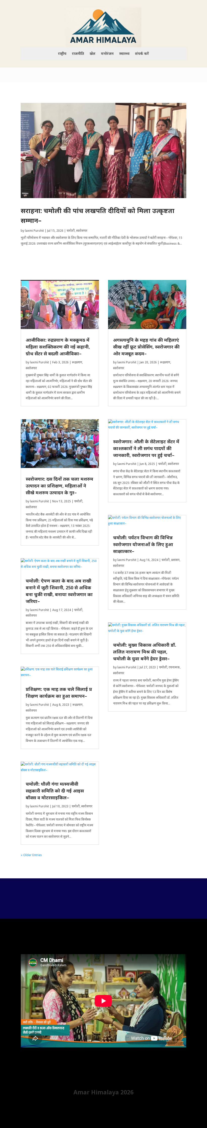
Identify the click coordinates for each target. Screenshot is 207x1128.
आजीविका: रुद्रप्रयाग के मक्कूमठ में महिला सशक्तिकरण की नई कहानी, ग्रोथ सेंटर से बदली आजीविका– (58, 347)
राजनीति (78, 54)
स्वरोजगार (81, 230)
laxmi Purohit (34, 230)
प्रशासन (175, 560)
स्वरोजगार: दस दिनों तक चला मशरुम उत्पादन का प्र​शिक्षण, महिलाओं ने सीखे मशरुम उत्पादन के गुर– (59, 486)
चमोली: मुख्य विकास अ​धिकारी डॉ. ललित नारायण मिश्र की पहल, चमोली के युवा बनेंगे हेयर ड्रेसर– (144, 652)
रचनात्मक (174, 667)
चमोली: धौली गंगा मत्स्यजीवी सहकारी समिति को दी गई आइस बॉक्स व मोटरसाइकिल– (55, 791)
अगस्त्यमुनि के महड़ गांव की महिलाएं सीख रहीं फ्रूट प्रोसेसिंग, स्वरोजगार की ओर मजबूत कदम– (146, 347)
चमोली (71, 230)
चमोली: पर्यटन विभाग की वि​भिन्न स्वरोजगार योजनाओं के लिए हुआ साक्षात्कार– (143, 544)
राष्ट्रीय (62, 54)
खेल (92, 54)
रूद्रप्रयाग (77, 362)
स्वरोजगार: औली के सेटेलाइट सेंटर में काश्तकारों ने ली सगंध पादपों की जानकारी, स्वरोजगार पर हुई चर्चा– (146, 448)
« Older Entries (31, 855)
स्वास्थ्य (124, 54)
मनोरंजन (107, 54)
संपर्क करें (142, 54)
